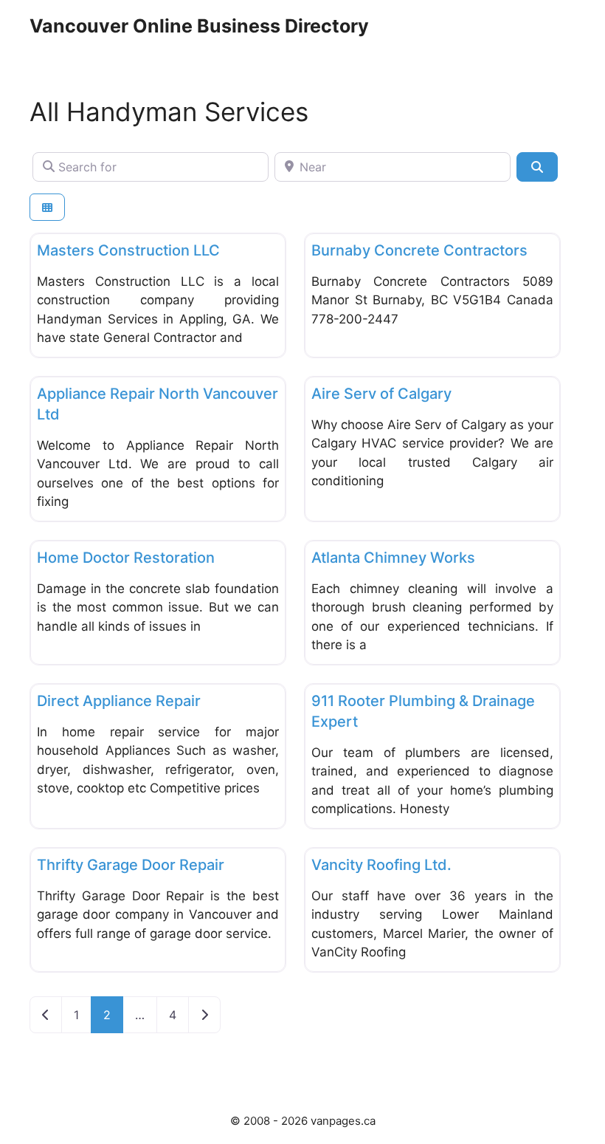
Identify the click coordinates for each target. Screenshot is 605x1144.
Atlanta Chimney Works (393, 557)
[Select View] (47, 207)
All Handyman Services (169, 111)
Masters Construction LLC (128, 250)
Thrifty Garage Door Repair (130, 865)
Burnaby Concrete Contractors (419, 250)
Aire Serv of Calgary (381, 394)
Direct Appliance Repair (119, 701)
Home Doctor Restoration (126, 557)
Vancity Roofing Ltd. (381, 865)
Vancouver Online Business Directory (199, 26)
